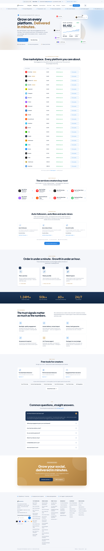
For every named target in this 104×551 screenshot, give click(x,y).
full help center (60, 408)
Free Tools (49, 5)
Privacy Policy (81, 512)
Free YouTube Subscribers (36, 384)
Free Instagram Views (45, 527)
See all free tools (51, 388)
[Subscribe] (29, 518)
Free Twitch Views (69, 384)
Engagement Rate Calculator (54, 510)
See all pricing (34, 40)
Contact (71, 516)
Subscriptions (42, 5)
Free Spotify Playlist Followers (46, 543)
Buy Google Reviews (35, 535)
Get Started (76, 5)
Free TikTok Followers (59, 384)
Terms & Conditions (83, 511)
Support (63, 5)
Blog (54, 5)
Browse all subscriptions (51, 243)
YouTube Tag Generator (53, 503)
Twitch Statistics (63, 505)
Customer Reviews (73, 505)
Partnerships (72, 512)
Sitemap (76, 548)
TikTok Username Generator (54, 513)
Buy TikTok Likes (36, 506)
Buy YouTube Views (36, 516)
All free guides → (79, 384)
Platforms (35, 5)
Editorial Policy (72, 509)
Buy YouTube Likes (36, 518)
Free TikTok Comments (44, 520)
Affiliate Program (73, 511)
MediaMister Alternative (62, 513)
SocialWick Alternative (62, 509)
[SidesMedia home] (20, 5)
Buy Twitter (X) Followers (36, 532)
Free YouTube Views (48, 384)
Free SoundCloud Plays (45, 533)
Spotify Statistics (63, 507)
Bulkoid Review (63, 515)
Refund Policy (81, 514)
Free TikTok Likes (24, 384)
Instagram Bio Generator (54, 516)
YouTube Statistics (64, 503)
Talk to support (59, 479)
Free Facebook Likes (45, 530)
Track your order (81, 548)
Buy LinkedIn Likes (36, 524)
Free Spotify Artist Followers (45, 540)
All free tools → (54, 519)
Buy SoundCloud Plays (36, 526)
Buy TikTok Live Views (36, 511)
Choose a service (45, 479)
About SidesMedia (73, 503)
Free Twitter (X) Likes (45, 512)
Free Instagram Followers (45, 524)
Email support (53, 170)
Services (29, 5)
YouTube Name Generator (54, 507)
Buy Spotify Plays (36, 529)
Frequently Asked (82, 509)
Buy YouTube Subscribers (35, 514)
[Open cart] (85, 5)
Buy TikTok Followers (35, 503)
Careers (71, 514)
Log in (70, 5)
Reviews (58, 5)
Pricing (80, 505)
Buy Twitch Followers (35, 521)
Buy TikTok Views (36, 508)
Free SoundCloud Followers (45, 537)
